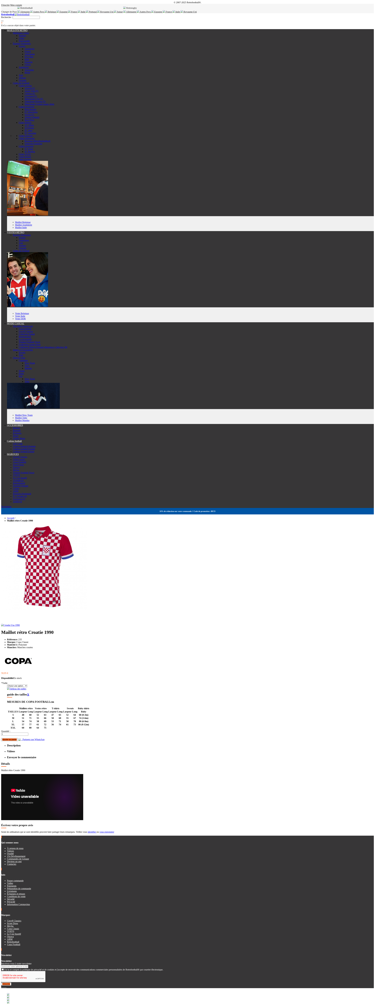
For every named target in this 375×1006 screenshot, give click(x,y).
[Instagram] (4, 987)
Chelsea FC (30, 93)
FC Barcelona (31, 112)
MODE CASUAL (15, 323)
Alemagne (25, 12)
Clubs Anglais (25, 85)
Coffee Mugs (19, 438)
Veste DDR (20, 318)
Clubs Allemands (27, 138)
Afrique (22, 78)
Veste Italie (20, 316)
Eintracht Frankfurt (33, 143)
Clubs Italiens (25, 122)
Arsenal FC (30, 88)
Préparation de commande (19, 888)
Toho (27, 365)
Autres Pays (39, 12)
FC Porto (29, 149)
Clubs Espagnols (26, 107)
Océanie (22, 80)
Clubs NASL (25, 154)
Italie (83, 12)
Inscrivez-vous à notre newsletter (16, 963)
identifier (92, 832)
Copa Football (19, 462)
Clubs (21, 38)
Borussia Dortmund (22, 493)
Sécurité (11, 899)
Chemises (23, 360)
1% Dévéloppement (16, 856)
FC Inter (28, 130)
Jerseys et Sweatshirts (23, 350)
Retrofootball (25, 336)
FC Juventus (30, 133)
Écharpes (17, 433)
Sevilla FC (29, 114)
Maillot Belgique (23, 222)
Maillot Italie (21, 227)
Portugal (92, 12)
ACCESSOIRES (15, 425)
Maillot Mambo (22, 420)
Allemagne (131, 12)
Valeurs (10, 851)
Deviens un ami (14, 861)
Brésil (27, 72)
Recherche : (6, 17)
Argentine (29, 70)
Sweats (22, 352)
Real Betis (29, 120)
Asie (21, 75)
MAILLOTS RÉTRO (17, 30)
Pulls (21, 355)
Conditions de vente (16, 896)
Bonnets (17, 430)
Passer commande (15, 880)
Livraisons (12, 891)
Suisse (119, 12)
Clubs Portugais (26, 146)
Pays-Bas (29, 56)
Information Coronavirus (18, 904)
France (74, 12)
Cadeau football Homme (24, 446)
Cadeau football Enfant (23, 451)
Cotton (16, 488)
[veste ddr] (27, 306)
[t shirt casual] (33, 407)
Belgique (52, 12)
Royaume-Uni (107, 12)
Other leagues (25, 159)
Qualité (10, 853)
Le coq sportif (25, 339)
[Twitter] (3, 987)
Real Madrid (30, 109)
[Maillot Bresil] (27, 215)
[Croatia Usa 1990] (10, 625)
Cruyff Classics (26, 331)
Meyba (16, 470)
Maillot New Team (24, 415)
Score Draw (18, 464)
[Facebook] (1, 987)
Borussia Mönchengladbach (37, 141)
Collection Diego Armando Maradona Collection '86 (43, 347)
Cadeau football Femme (24, 449)
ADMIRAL (18, 480)
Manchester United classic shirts (39, 104)
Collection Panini (27, 334)
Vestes (22, 371)
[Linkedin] (5, 987)
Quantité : (5, 731)
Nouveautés (24, 41)
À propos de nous (15, 848)
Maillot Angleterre (23, 225)
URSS (28, 64)
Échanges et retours (16, 894)
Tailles (10, 883)
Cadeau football (14, 441)
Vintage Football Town (29, 342)
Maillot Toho (21, 418)
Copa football (25, 329)
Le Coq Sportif (20, 478)
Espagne (63, 12)
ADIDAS (17, 501)
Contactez (11, 864)
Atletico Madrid (32, 117)
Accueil (10, 518)
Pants (21, 373)
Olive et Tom (19, 358)
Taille (4, 683)
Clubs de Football (21, 83)
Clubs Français (26, 135)
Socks (15, 436)
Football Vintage (20, 486)
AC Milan (29, 125)
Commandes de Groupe (18, 859)
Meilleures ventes (21, 33)
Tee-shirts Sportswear (23, 326)
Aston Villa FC (32, 91)
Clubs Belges (25, 157)
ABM (15, 491)
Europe (22, 46)
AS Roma (29, 128)
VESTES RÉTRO (15, 232)
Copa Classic (19, 459)
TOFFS (16, 475)
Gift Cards (18, 443)
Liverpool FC (31, 96)
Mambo (28, 368)
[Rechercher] (2, 20)
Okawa (16, 467)
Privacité (11, 901)
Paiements (11, 886)
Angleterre (29, 49)
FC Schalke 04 (20, 496)
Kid (20, 376)
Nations (22, 35)
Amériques (24, 67)
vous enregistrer (106, 832)
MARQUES (13, 454)
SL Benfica (30, 151)
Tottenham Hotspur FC (35, 101)
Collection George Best (29, 344)
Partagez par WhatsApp (33, 739)
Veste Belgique (22, 313)
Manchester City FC (34, 99)
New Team (30, 363)
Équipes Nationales (22, 43)
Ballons (16, 428)
